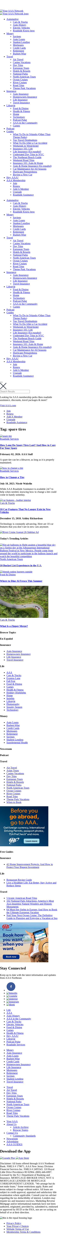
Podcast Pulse (20, 120)
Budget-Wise (19, 53)
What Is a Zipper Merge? (14, 626)
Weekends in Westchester (26, 145)
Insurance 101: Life (23, 148)
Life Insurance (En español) (27, 151)
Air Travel (18, 59)
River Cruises (20, 82)
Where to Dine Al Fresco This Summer (21, 581)
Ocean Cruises (20, 79)
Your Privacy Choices (17, 1226)
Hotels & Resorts (21, 71)
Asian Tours (12, 770)
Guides (10, 131)
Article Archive (21, 1127)
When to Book (13, 802)
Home (16, 114)
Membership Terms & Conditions (23, 1232)
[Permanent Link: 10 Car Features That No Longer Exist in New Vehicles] (15, 500)
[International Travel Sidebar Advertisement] (24, 845)
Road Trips (18, 85)
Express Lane (13, 678)
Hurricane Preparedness (25, 171)
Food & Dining (21, 108)
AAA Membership (15, 180)
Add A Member (21, 189)
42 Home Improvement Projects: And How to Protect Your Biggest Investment (29, 866)
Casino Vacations (21, 62)
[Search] (1, 382)
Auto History (19, 25)
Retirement (18, 50)
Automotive (12, 19)
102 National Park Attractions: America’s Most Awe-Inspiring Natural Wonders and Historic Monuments (30, 904)
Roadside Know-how (24, 30)
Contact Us (12, 1133)
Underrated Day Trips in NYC (28, 154)
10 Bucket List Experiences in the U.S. (21, 565)
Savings (17, 36)
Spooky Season (14, 707)
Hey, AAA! (12, 177)
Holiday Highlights (16, 692)
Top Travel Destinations (25, 140)
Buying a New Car (22, 174)
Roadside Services (9, 439)
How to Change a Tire (12, 477)
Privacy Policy (13, 1223)
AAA (9, 672)
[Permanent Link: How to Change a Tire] (11, 468)
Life (8, 1010)
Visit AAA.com (8, 405)
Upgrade (17, 192)
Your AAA (12, 1121)
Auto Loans (19, 39)
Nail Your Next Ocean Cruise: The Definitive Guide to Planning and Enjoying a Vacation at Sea (31, 917)
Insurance (11, 91)
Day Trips (18, 65)
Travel (9, 56)
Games (16, 125)
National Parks (20, 73)
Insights (10, 698)
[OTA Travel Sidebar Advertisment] (24, 961)
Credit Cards (19, 48)
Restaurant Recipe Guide (19, 879)
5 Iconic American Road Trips (21, 898)
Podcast (10, 128)
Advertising (12, 1141)
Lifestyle (10, 105)
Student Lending (21, 42)
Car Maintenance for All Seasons (29, 168)
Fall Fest (10, 681)
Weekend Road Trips (23, 160)
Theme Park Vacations (24, 88)
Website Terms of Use (17, 1229)
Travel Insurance (21, 102)
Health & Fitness (21, 111)
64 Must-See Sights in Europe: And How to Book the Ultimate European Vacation (31, 911)
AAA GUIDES (14, 1144)
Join (15, 183)
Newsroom (12, 1138)
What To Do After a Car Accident (30, 143)
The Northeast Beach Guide (27, 157)
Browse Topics (20, 1130)
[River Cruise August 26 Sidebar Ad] (19, 532)
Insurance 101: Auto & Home (28, 163)
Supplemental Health (17, 742)
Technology (19, 117)
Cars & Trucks (20, 22)
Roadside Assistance (23, 194)
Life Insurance (20, 99)
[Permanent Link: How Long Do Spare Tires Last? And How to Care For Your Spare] (6, 436)
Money (10, 33)
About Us (11, 1124)
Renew (16, 186)
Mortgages (18, 45)
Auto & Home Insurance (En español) (32, 166)
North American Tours (24, 76)
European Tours (21, 68)
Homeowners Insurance (25, 97)
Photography (12, 704)
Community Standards (24, 1135)
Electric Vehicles (21, 27)
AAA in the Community (25, 122)
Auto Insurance (21, 94)
